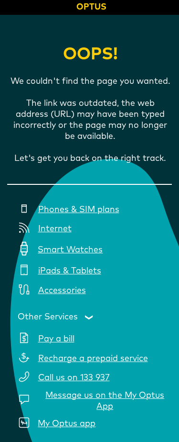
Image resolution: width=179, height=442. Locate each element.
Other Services (48, 317)
